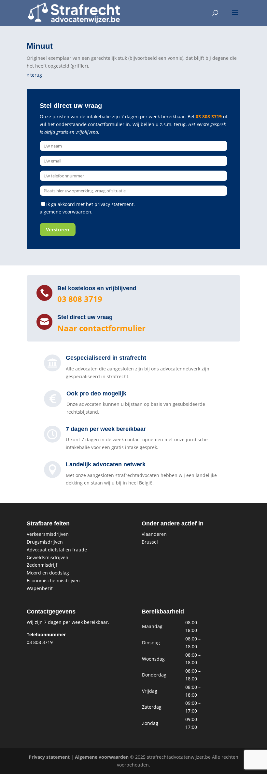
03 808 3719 (209, 116)
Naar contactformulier (101, 328)
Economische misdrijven (53, 580)
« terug (34, 75)
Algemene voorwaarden (102, 757)
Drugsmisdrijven (45, 542)
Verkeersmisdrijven (48, 534)
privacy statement (114, 204)
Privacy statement (49, 757)
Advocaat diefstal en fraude (57, 550)
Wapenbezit (40, 588)
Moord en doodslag (48, 573)
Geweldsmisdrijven (47, 557)
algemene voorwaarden (65, 212)
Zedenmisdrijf (42, 565)
